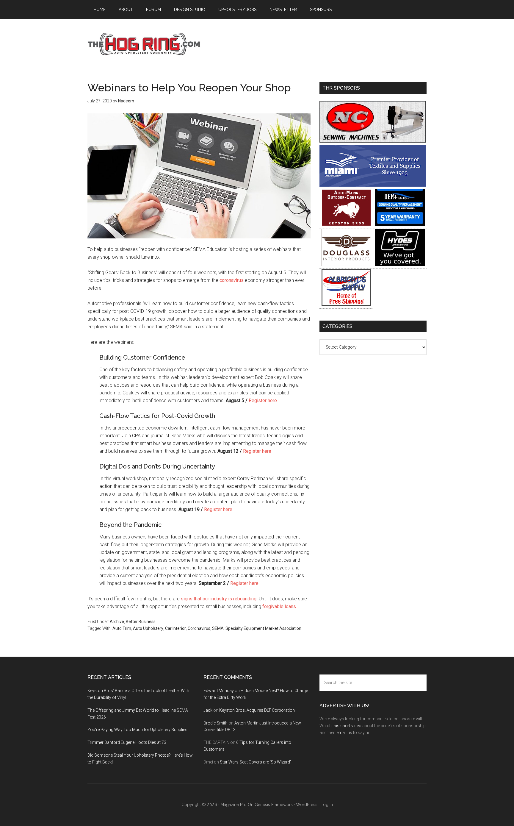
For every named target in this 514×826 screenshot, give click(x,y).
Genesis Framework (274, 804)
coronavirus (232, 280)
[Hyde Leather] (400, 264)
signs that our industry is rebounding (218, 599)
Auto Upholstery (148, 628)
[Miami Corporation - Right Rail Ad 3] (372, 185)
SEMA (218, 628)
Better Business (141, 621)
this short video (347, 725)
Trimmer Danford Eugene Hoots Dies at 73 (126, 742)
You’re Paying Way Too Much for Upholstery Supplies (137, 729)
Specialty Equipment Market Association (263, 628)
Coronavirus (199, 628)
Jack (207, 710)
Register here (263, 400)
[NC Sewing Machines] (372, 141)
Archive (117, 621)
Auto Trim (121, 628)
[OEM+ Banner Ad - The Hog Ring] (400, 224)
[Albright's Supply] (346, 304)
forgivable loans (279, 606)
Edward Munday (218, 690)
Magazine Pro (233, 804)
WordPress (306, 804)
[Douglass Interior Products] (346, 264)
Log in (327, 804)
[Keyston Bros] (346, 224)
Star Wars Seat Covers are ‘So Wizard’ (255, 762)
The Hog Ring (143, 44)
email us (344, 732)
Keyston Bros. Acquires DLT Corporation (257, 710)
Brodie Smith (215, 723)
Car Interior (175, 628)
